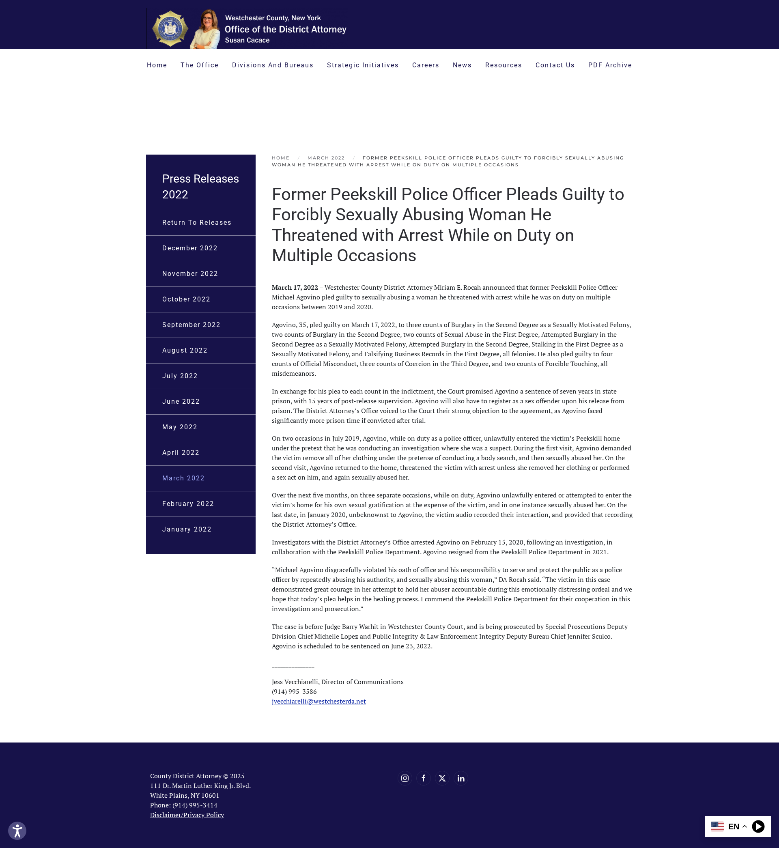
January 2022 (187, 529)
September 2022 (191, 325)
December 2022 (190, 248)
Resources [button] (503, 65)
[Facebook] (423, 778)
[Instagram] (405, 778)
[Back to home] (247, 28)
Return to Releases (197, 222)
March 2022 (183, 478)
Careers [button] (425, 65)
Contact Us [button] (555, 65)
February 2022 (188, 504)
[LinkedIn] (461, 778)
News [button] (462, 65)
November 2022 (190, 274)
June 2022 (181, 401)
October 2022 (186, 299)
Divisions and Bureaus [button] (273, 65)
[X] (442, 778)
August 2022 (185, 350)
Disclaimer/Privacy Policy (187, 814)
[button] (512, 110)
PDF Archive (610, 65)
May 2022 (180, 427)
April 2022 (181, 452)
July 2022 (180, 376)
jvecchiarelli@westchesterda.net (319, 701)
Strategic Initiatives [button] (363, 65)
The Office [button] (200, 65)
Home (157, 65)
